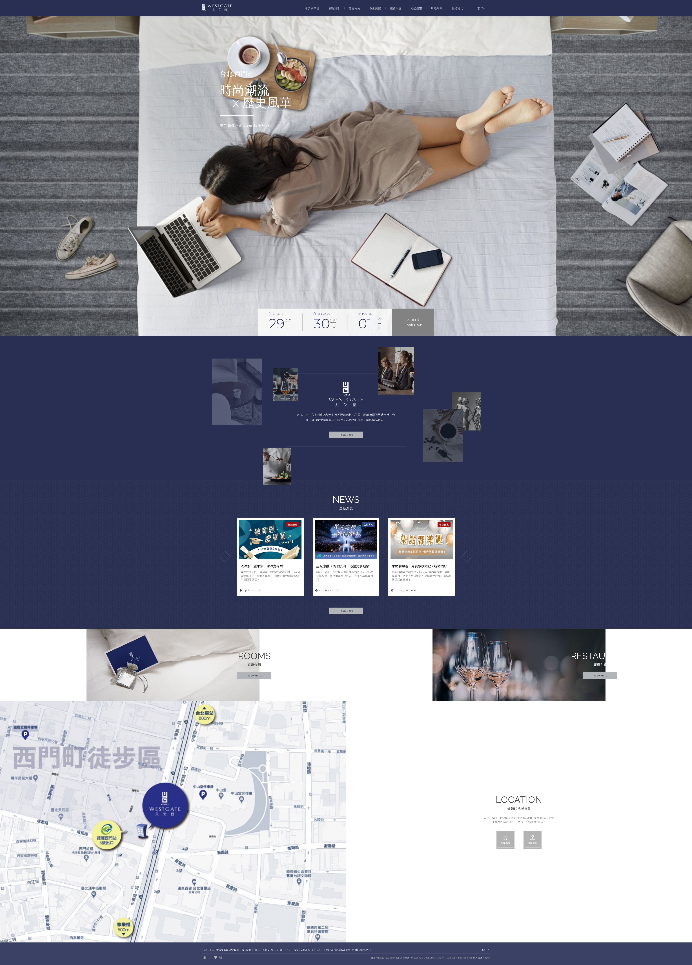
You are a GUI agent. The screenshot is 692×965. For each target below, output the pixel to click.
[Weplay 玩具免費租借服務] (270, 539)
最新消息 (334, 8)
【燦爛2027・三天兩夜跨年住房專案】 (420, 566)
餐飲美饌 (375, 8)
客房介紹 (354, 8)
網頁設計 (477, 957)
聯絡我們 (457, 8)
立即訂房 (413, 322)
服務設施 (396, 8)
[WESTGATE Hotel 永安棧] (217, 8)
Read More (346, 435)
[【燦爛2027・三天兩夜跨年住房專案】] (422, 539)
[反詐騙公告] (346, 539)
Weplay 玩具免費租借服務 (259, 566)
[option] (346, 176)
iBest (487, 957)
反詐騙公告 (324, 566)
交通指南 (416, 8)
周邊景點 (437, 8)
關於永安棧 (312, 8)
